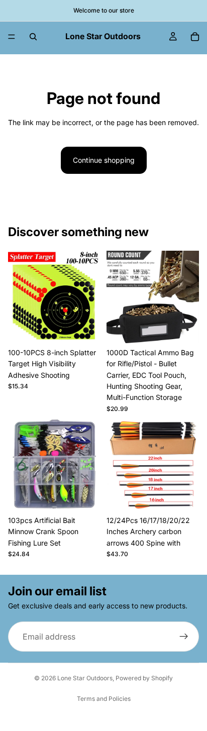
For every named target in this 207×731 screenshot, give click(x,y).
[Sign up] (183, 637)
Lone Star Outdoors (85, 678)
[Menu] (11, 36)
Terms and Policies (104, 698)
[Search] (33, 37)
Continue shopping (104, 160)
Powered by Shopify (144, 678)
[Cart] (195, 37)
